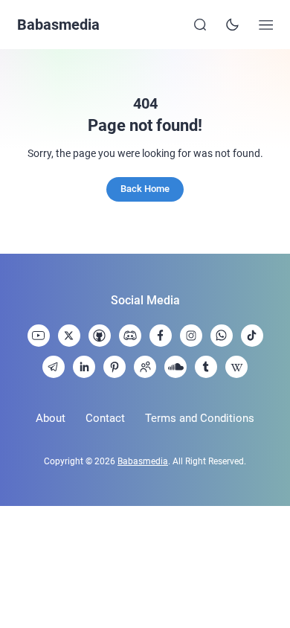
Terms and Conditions (199, 418)
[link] (39, 335)
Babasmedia (58, 24)
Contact (105, 418)
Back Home (145, 188)
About (50, 418)
